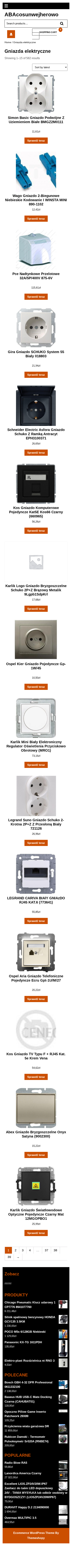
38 (55, 1250)
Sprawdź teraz (36, 140)
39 (9, 1257)
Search (60, 23)
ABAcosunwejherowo (31, 14)
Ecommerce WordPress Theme (34, 1532)
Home (8, 42)
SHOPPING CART (48, 32)
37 (46, 1250)
